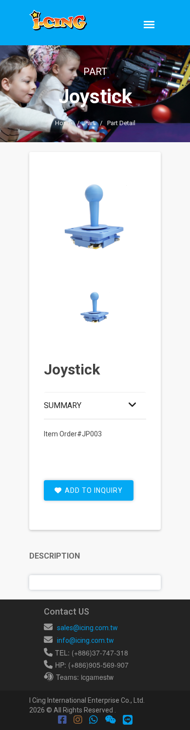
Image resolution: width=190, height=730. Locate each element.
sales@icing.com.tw (87, 628)
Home (63, 123)
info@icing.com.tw (85, 640)
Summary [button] (62, 405)
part (89, 123)
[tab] (95, 307)
